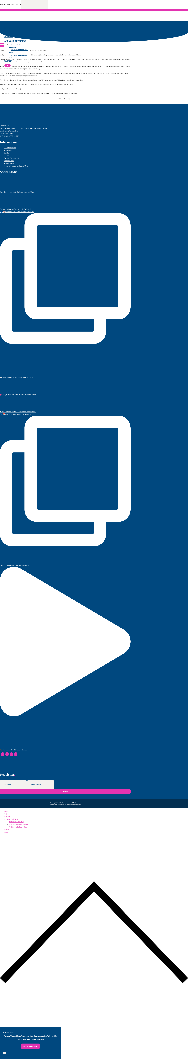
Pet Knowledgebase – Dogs (18, 51)
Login (7, 65)
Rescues (8, 37)
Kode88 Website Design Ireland (73, 804)
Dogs (7, 28)
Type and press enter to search (10, 4)
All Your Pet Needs (15, 41)
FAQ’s (6, 153)
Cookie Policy (9, 163)
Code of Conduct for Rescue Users (16, 166)
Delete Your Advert (30, 1046)
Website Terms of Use (11, 158)
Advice (6, 155)
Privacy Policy (9, 161)
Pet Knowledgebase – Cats (18, 56)
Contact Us (8, 150)
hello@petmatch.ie (11, 131)
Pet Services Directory (15, 46)
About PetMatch (10, 148)
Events (8, 61)
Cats (6, 32)
